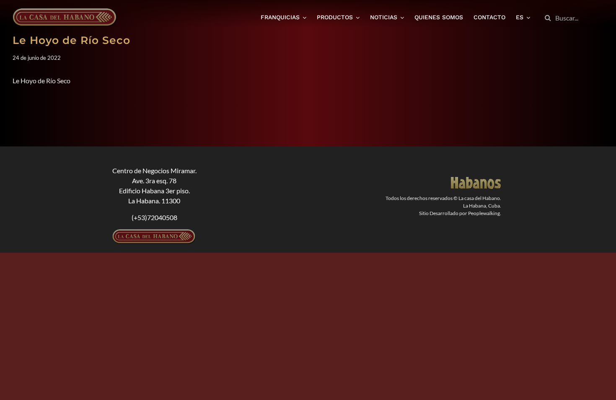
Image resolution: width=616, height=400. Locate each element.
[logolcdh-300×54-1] (154, 232)
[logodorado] (476, 180)
